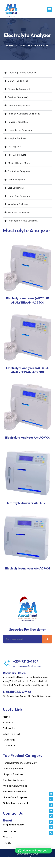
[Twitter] (51, 816)
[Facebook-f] (51, 799)
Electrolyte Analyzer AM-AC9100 (27, 437)
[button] (49, 9)
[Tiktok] (51, 822)
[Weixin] (51, 833)
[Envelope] (51, 827)
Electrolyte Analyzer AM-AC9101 (27, 503)
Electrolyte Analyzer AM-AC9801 (27, 568)
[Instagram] (51, 805)
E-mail (7, 820)
